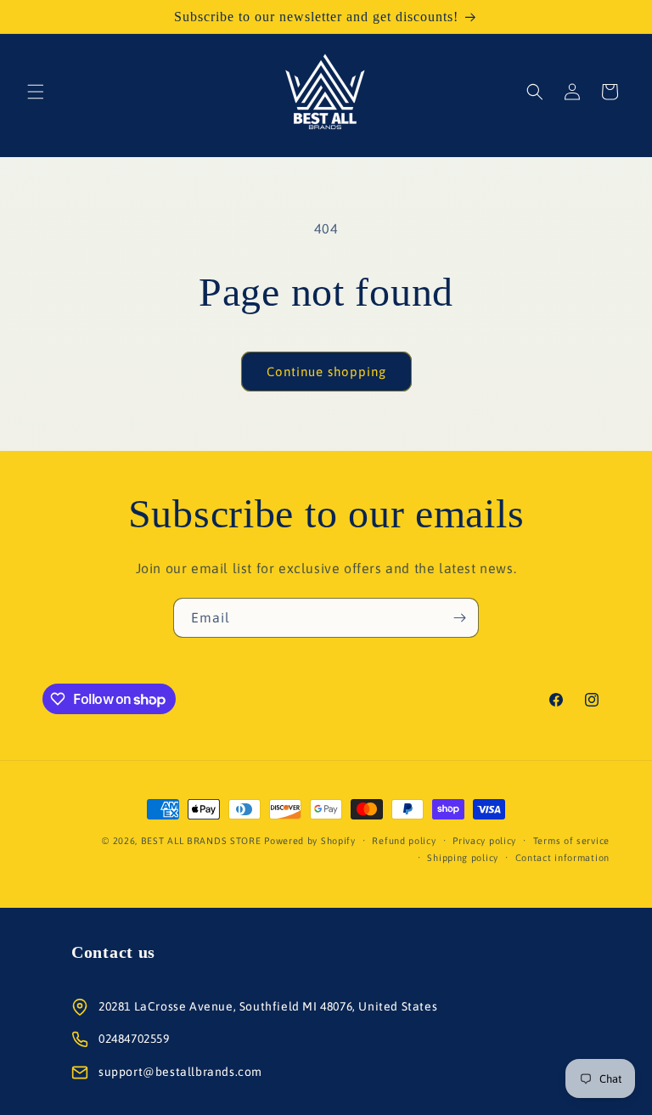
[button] (35, 91)
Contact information (562, 858)
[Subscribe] (459, 618)
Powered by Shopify (310, 841)
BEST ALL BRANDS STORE (201, 841)
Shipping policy (462, 858)
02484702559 (134, 1038)
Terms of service (571, 841)
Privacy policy (484, 841)
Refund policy (404, 841)
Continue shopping (326, 371)
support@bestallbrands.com (180, 1071)
